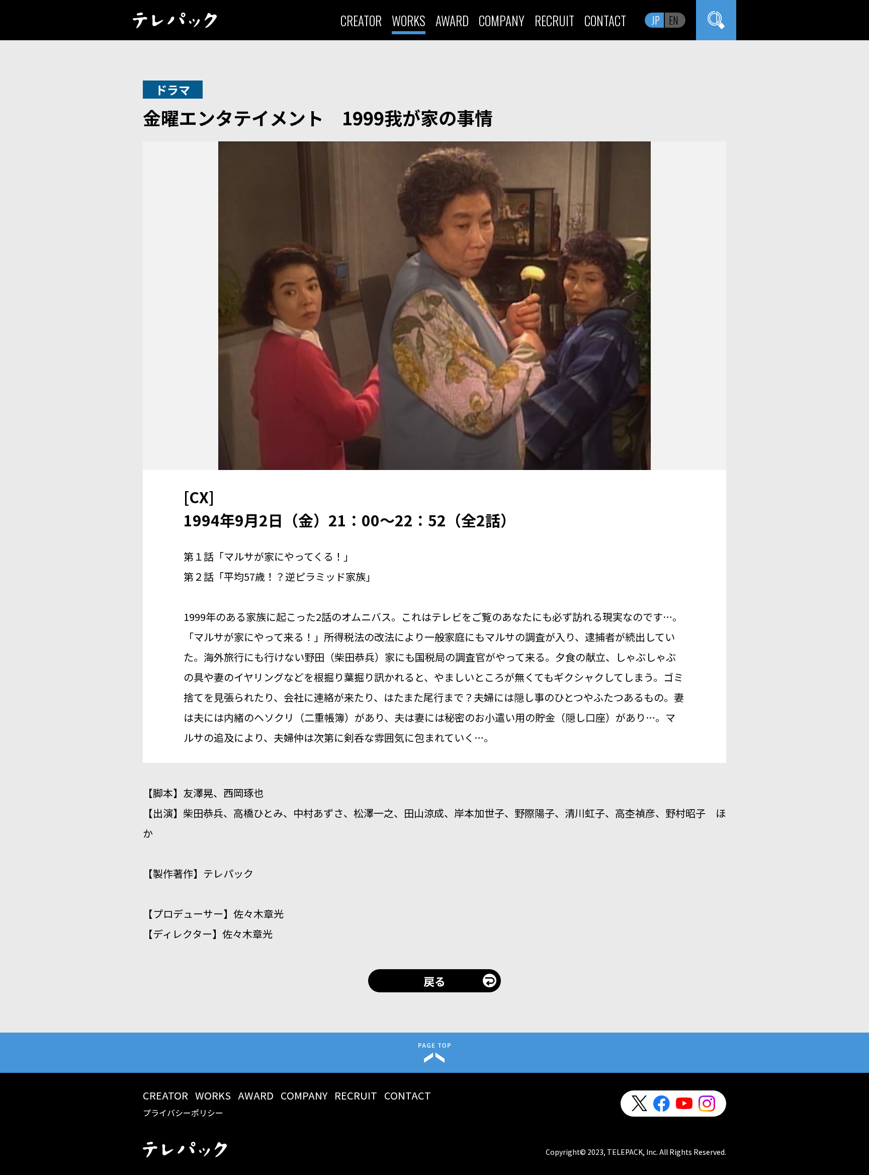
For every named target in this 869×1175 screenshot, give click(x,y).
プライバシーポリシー (183, 1113)
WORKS (408, 20)
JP (656, 20)
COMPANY (502, 20)
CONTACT (605, 20)
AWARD (452, 20)
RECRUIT (554, 20)
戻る (434, 981)
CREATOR (361, 20)
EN (673, 20)
